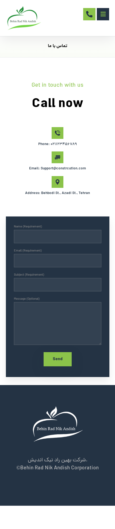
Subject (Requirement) (29, 275)
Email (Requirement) (28, 251)
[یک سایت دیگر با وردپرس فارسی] (24, 18)
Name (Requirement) (28, 226)
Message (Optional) (27, 299)
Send (58, 359)
